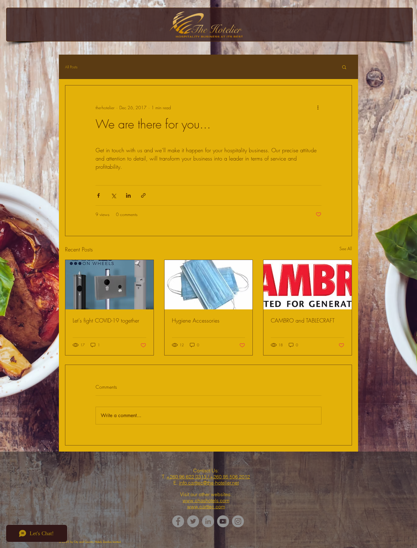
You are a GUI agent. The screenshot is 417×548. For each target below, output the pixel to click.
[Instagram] (238, 521)
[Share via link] (143, 195)
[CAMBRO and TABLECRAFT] (307, 284)
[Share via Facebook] (98, 195)
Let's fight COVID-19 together (106, 320)
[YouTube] (223, 521)
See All (345, 248)
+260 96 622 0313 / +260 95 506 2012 (208, 477)
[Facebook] (178, 521)
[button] (344, 66)
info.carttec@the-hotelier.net (209, 483)
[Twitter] (193, 521)
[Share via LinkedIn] (128, 195)
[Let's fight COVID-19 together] (109, 284)
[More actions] (317, 107)
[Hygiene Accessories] (209, 284)
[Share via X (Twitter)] (113, 195)
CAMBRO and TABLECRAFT (303, 320)
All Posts (71, 67)
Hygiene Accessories (195, 320)
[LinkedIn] (208, 521)
